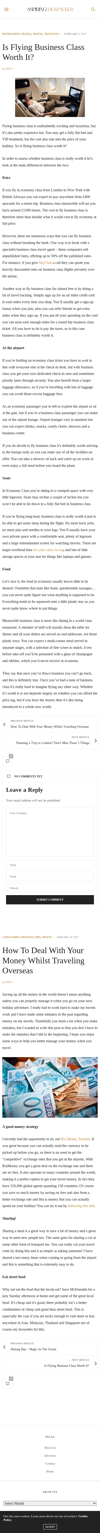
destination (11, 34)
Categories (10, 937)
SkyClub (45, 263)
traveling (52, 34)
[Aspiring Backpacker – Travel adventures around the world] (50, 9)
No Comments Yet (28, 776)
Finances (26, 937)
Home (50, 1471)
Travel (26, 34)
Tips (37, 937)
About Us (50, 1447)
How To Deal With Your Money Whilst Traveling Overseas (43, 960)
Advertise (50, 1455)
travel (38, 34)
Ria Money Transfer (75, 1139)
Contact (50, 1463)
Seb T (9, 68)
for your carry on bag (48, 550)
